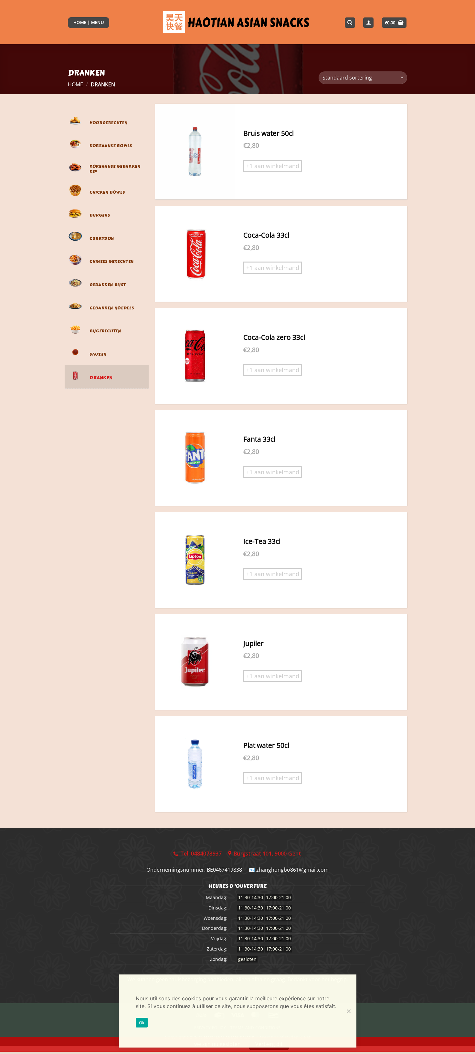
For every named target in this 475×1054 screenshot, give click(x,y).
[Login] (368, 22)
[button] (394, 22)
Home (75, 84)
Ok (142, 1022)
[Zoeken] (350, 22)
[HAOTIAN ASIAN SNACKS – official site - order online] (237, 22)
